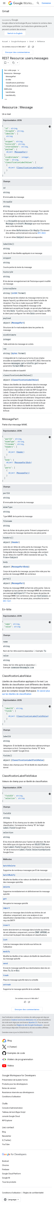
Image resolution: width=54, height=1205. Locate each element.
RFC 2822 (42, 233)
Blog (4, 1132)
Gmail (5, 11)
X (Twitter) (6, 1140)
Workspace (28, 3)
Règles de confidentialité (33, 1193)
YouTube (6, 1144)
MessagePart (21, 152)
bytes (14, 353)
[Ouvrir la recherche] (38, 3)
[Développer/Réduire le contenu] (18, 70)
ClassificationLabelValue (29, 167)
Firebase (5, 1169)
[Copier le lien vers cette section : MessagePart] (21, 419)
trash (6, 975)
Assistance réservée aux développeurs (18, 1092)
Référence (41, 41)
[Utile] (29, 47)
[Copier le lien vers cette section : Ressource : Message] (35, 107)
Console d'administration (12, 1108)
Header (20, 452)
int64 (14, 293)
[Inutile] (33, 47)
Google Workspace (18, 41)
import (6, 908)
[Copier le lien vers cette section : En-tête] (14, 609)
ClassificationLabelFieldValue (32, 716)
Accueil (5, 41)
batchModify (9, 875)
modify (6, 951)
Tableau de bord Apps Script (13, 1112)
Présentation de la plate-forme (15, 1080)
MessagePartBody (23, 462)
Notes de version (9, 1088)
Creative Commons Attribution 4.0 (23, 1020)
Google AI (6, 1178)
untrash (7, 984)
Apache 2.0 (33, 1022)
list (5, 939)
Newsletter (6, 1136)
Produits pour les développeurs (15, 1084)
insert (6, 925)
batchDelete (9, 865)
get (5, 898)
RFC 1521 (7, 601)
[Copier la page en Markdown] (13, 62)
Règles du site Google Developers (29, 1025)
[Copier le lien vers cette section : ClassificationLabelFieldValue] (39, 776)
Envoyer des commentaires (17, 52)
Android (5, 1161)
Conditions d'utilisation (11, 1097)
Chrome (5, 1165)
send (5, 963)
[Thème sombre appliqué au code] (50, 126)
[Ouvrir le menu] (4, 3)
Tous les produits (9, 1182)
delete (6, 887)
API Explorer (7, 1120)
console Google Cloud (11, 1116)
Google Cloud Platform (11, 1174)
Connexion (46, 3)
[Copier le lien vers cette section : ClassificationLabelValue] (34, 676)
